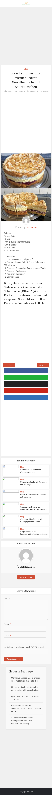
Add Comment (19, 91)
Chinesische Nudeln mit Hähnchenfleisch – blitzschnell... (34, 508)
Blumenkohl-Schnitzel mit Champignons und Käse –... (31, 520)
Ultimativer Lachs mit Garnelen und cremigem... (33, 483)
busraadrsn (34, 91)
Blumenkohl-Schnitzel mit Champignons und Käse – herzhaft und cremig (22, 720)
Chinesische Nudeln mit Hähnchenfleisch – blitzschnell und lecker (26, 708)
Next (41, 365)
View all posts (26, 577)
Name (7, 624)
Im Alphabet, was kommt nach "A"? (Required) (24, 647)
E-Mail (7, 635)
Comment (8, 598)
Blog (26, 69)
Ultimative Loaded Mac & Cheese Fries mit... (30, 470)
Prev (11, 365)
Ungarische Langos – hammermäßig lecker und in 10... (34, 532)
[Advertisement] (26, 37)
